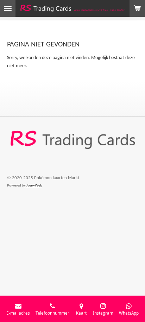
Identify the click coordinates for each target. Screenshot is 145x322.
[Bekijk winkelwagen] (137, 8)
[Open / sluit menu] (7, 8)
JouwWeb (34, 186)
